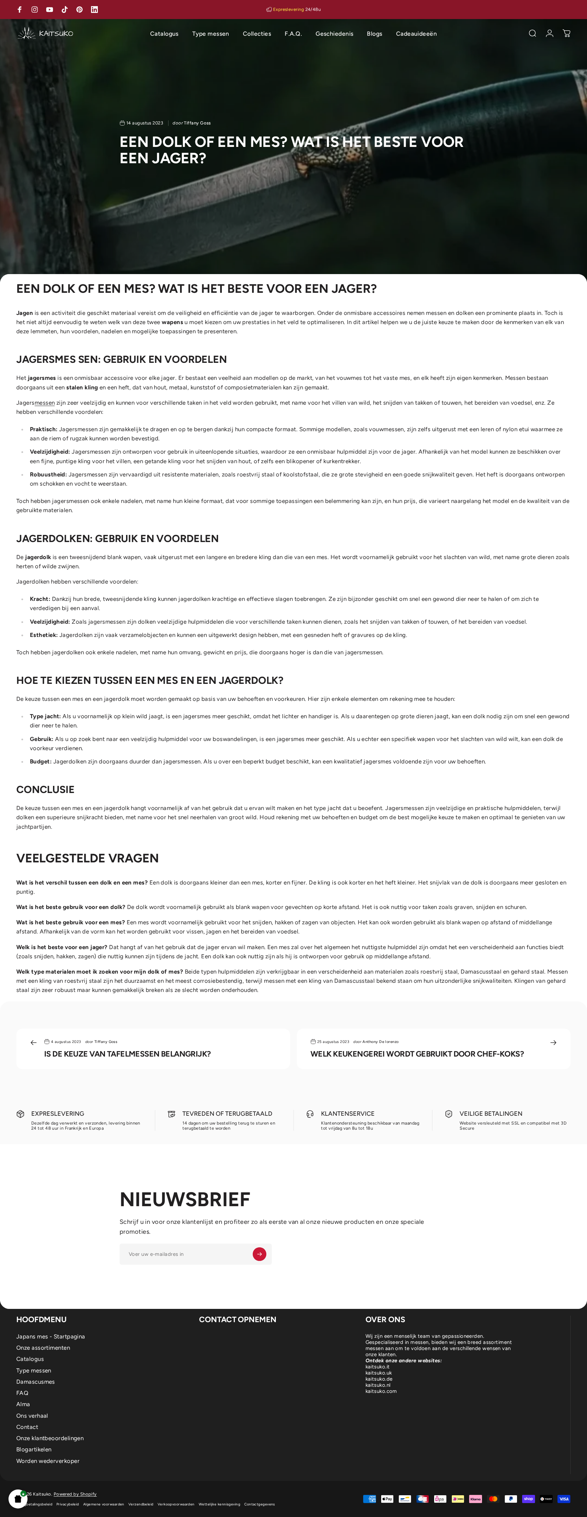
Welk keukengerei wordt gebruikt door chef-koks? (417, 1054)
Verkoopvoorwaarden (176, 1504)
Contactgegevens (259, 1504)
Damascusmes (35, 1381)
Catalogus (30, 1358)
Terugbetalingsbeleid (34, 1504)
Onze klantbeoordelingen (50, 1438)
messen (45, 402)
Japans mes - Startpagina (50, 1336)
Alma (23, 1404)
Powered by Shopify (75, 1494)
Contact (27, 1426)
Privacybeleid (67, 1504)
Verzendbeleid (141, 1504)
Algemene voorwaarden (103, 1504)
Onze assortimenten (43, 1347)
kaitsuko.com (381, 1391)
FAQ (22, 1392)
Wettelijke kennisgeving (219, 1504)
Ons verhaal (32, 1415)
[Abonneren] (259, 1254)
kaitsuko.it (378, 1367)
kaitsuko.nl (378, 1385)
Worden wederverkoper (47, 1460)
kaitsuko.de (379, 1379)
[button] (18, 1498)
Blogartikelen (34, 1449)
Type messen (33, 1370)
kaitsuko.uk (379, 1373)
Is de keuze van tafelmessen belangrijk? (127, 1054)
